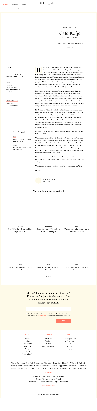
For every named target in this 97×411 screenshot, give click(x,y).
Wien (29, 8)
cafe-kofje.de (10, 103)
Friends (58, 379)
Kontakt (42, 376)
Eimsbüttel (48, 363)
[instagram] (46, 390)
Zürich (33, 8)
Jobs (53, 379)
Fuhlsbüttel (74, 363)
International (39, 8)
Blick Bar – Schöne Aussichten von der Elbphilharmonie (48, 268)
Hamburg (9, 8)
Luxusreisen (14, 4)
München (24, 8)
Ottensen (54, 365)
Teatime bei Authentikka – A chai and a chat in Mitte (76, 230)
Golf (69, 343)
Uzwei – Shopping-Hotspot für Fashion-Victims (22, 140)
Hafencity (82, 363)
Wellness (48, 341)
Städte (5, 4)
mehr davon (49, 276)
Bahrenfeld (21, 363)
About (35, 376)
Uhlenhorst (54, 368)
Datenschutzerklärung (41, 315)
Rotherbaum (81, 365)
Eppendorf (57, 363)
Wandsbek (63, 368)
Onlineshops (69, 341)
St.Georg (38, 368)
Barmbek (29, 363)
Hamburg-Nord (16, 365)
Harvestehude (28, 365)
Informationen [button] (49, 372)
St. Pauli (46, 368)
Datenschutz (33, 381)
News (70, 349)
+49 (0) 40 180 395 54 (12, 100)
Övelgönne (82, 368)
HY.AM (57, 394)
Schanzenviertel (17, 368)
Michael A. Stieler (61, 43)
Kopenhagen (17, 8)
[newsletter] (54, 390)
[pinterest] (50, 390)
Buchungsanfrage (48, 346)
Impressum (64, 381)
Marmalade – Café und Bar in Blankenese (77, 268)
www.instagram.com (13, 105)
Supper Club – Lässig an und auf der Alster (22, 149)
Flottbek (65, 363)
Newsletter (60, 376)
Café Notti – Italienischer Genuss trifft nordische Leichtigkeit (20, 268)
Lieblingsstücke (70, 338)
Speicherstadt (29, 368)
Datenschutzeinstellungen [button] (49, 381)
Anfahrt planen (11, 92)
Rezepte (70, 346)
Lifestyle (24, 4)
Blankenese (38, 363)
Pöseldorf (72, 365)
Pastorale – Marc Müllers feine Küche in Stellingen (48, 230)
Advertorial (70, 47)
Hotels (48, 343)
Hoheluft (37, 365)
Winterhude (72, 368)
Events (38, 379)
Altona (13, 363)
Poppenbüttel (63, 365)
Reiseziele (48, 338)
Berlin (4, 8)
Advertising (46, 379)
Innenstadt (46, 365)
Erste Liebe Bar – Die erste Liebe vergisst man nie (20, 230)
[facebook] (42, 390)
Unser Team (50, 376)
